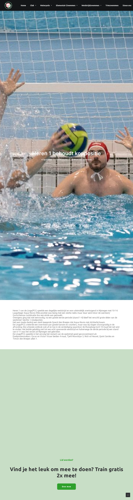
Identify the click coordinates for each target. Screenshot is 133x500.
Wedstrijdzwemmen (90, 5)
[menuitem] (23, 5)
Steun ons (127, 5)
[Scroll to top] (128, 494)
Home (23, 5)
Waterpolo (45, 5)
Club (32, 5)
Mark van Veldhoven (83, 160)
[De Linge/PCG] (8, 5)
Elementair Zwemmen (65, 5)
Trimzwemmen (111, 5)
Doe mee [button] (66, 487)
